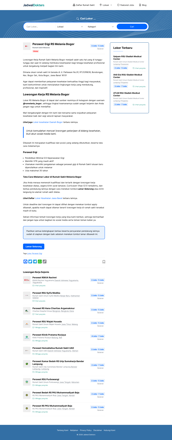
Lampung (45, 369)
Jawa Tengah (65, 382)
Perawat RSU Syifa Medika (46, 293)
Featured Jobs (127, 5)
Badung (55, 337)
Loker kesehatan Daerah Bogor (48, 122)
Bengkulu (56, 311)
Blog (144, 5)
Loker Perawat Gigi (34, 253)
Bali (60, 337)
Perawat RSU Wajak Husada (47, 321)
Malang (75, 324)
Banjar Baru (65, 296)
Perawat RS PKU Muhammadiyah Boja (52, 406)
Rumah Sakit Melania (41, 48)
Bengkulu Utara (67, 311)
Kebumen (75, 382)
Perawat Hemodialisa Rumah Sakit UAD (53, 348)
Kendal (72, 395)
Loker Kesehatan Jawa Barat (48, 198)
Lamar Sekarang (34, 246)
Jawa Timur (66, 324)
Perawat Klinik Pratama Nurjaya (49, 335)
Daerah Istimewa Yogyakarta (66, 280)
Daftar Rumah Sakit (85, 5)
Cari (132, 26)
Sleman (75, 351)
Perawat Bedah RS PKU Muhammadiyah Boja (55, 392)
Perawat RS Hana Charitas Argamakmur (53, 308)
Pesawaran (125, 64)
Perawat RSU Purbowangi (45, 379)
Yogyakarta (37, 282)
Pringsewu (124, 82)
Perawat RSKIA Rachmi (44, 277)
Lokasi (106, 5)
